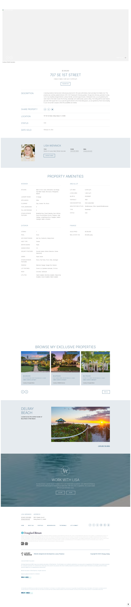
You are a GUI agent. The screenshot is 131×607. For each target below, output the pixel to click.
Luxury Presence (59, 554)
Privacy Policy (106, 554)
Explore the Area (104, 446)
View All (106, 391)
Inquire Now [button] (65, 83)
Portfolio (40, 525)
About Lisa (31, 525)
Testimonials (62, 525)
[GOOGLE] (104, 525)
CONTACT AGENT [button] (49, 155)
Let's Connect (74, 525)
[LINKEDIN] (97, 525)
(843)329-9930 (74, 151)
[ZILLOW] (108, 525)
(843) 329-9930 (27, 517)
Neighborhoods (51, 525)
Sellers (60, 492)
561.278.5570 (61, 541)
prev (7, 57)
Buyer (70, 492)
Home (22, 525)
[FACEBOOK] (90, 525)
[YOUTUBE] (101, 525)
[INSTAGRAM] (93, 525)
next (11, 57)
